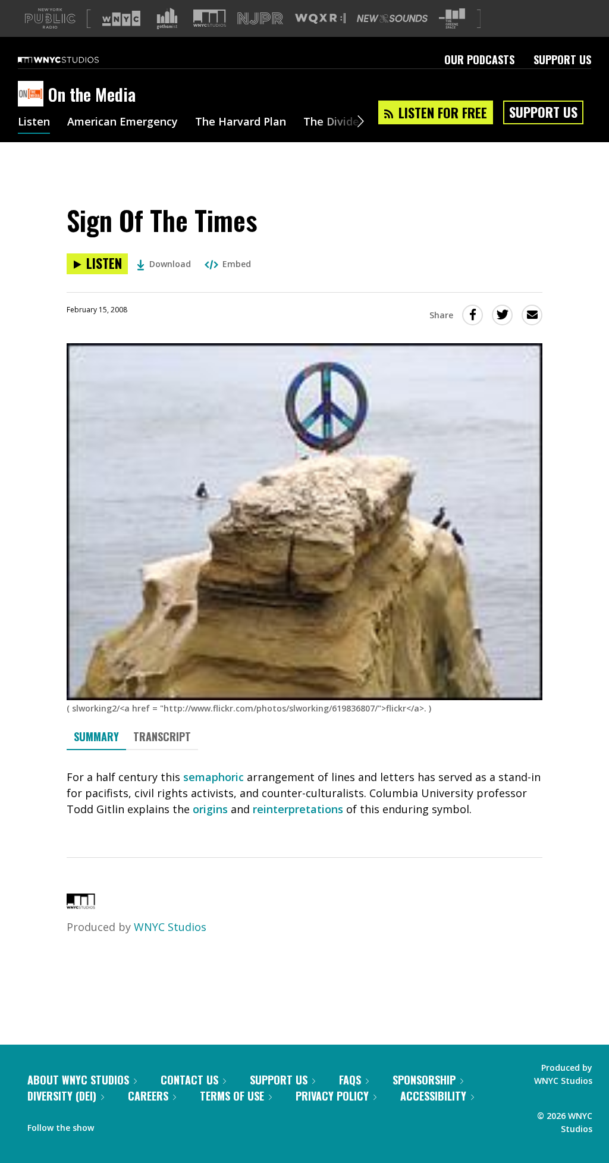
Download (170, 263)
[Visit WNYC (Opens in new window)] (121, 18)
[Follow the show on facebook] (111, 1125)
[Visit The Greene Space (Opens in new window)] (452, 18)
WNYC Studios (170, 927)
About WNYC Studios (78, 1079)
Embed (236, 263)
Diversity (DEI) (61, 1096)
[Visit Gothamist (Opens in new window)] (167, 18)
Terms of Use (232, 1096)
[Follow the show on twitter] (134, 1125)
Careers (148, 1096)
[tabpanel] (304, 793)
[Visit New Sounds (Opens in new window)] (392, 18)
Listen (34, 122)
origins (210, 809)
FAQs (350, 1079)
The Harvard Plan (240, 122)
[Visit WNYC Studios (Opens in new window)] (209, 18)
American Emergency (122, 122)
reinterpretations (298, 809)
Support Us (562, 59)
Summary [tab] (96, 736)
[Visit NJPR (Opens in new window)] (260, 18)
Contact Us (189, 1079)
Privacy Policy (332, 1096)
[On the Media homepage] (33, 94)
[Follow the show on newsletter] (157, 1125)
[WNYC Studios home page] (73, 59)
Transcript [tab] (162, 736)
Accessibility (433, 1096)
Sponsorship (424, 1079)
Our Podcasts (479, 59)
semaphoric (213, 777)
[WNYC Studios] (81, 905)
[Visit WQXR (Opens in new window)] (320, 18)
